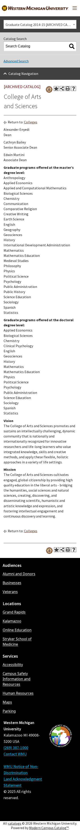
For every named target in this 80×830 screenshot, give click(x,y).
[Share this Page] (62, 88)
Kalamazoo (12, 621)
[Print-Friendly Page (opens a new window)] (67, 88)
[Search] (71, 46)
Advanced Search (16, 61)
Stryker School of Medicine (17, 641)
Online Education (17, 629)
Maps (7, 702)
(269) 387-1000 (16, 747)
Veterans (10, 591)
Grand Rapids (14, 612)
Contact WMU (15, 753)
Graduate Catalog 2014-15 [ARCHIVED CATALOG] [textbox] (41, 24)
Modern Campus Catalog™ (49, 828)
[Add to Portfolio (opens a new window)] (56, 88)
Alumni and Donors (19, 573)
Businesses (12, 582)
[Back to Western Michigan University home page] (35, 8)
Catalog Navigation (23, 73)
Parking (9, 711)
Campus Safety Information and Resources (16, 679)
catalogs (14, 823)
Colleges (30, 122)
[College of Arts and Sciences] (49, 89)
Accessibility (13, 664)
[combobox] (40, 24)
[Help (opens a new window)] (73, 88)
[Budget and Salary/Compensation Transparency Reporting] (60, 768)
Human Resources (18, 693)
